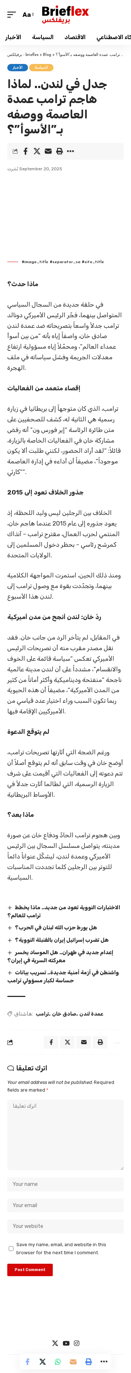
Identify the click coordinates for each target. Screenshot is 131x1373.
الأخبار (18, 67)
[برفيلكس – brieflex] (65, 1320)
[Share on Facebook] (25, 151)
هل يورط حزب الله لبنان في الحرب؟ (56, 927)
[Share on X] (37, 151)
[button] (13, 15)
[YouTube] (66, 1343)
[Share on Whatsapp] (58, 1361)
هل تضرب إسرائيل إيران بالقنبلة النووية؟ (62, 940)
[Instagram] (76, 1343)
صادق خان (64, 1014)
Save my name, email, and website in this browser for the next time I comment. (61, 1248)
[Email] (48, 151)
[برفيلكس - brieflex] (65, 14)
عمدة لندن (91, 1014)
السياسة (41, 67)
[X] (55, 1343)
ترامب (42, 1014)
